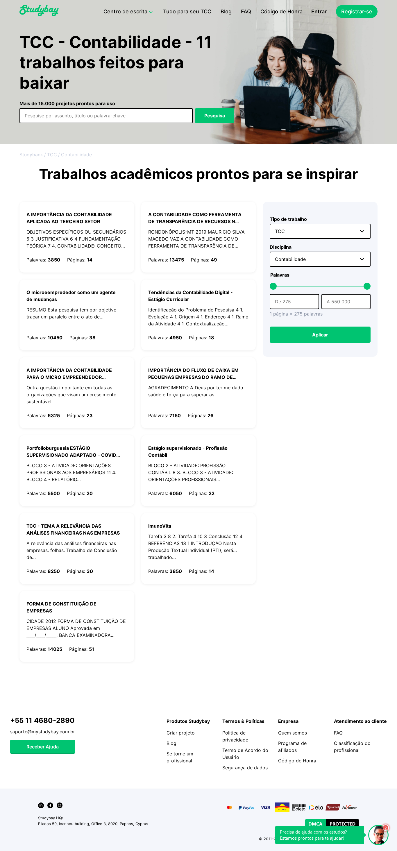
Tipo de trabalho (288, 219)
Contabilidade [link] (76, 154)
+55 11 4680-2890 (42, 720)
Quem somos (292, 733)
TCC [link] (52, 154)
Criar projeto (181, 733)
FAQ (246, 11)
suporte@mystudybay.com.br (42, 731)
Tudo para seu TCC (187, 11)
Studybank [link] (31, 154)
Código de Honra (281, 11)
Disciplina (281, 247)
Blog (226, 11)
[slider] (273, 286)
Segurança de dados (245, 768)
